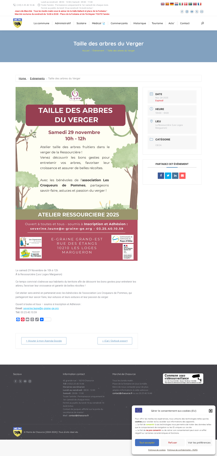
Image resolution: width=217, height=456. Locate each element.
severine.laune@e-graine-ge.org (41, 308)
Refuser (172, 442)
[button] (210, 410)
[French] (200, 4)
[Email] (182, 176)
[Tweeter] (168, 176)
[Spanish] (167, 4)
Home (23, 78)
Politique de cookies (157, 450)
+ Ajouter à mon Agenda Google (44, 340)
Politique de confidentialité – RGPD (182, 450)
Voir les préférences (199, 442)
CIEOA (158, 145)
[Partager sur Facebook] (161, 176)
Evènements (37, 78)
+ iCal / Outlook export (115, 340)
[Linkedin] (175, 176)
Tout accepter (147, 442)
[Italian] (181, 4)
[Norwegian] (195, 4)
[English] (163, 4)
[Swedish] (190, 4)
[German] (172, 4)
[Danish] (186, 4)
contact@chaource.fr (79, 415)
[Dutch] (177, 4)
